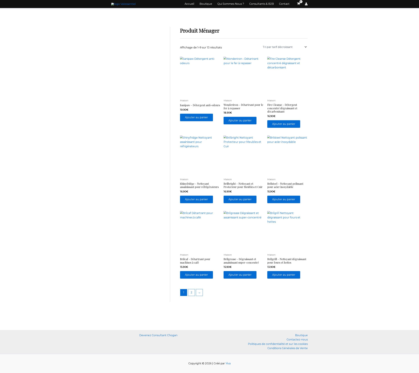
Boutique (206, 3)
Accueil (189, 3)
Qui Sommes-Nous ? (230, 3)
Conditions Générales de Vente (287, 348)
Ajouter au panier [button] (196, 117)
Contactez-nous (297, 339)
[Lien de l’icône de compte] (306, 3)
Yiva (228, 363)
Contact (284, 3)
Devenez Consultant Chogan (158, 335)
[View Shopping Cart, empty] (298, 4)
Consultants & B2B (261, 3)
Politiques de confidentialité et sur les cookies (278, 344)
